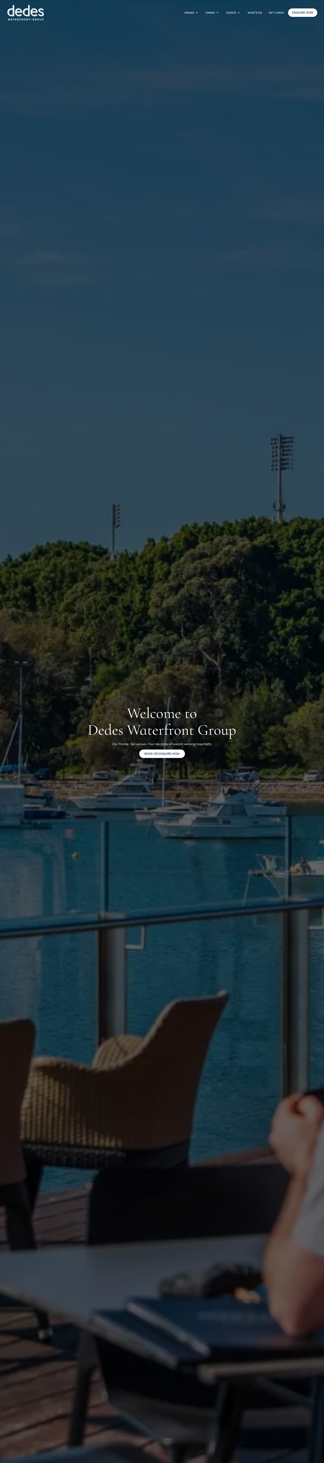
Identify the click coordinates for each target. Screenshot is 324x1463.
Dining (210, 12)
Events (231, 12)
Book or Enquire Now (162, 754)
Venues (189, 12)
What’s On (255, 12)
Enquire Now (302, 13)
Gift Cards (276, 12)
